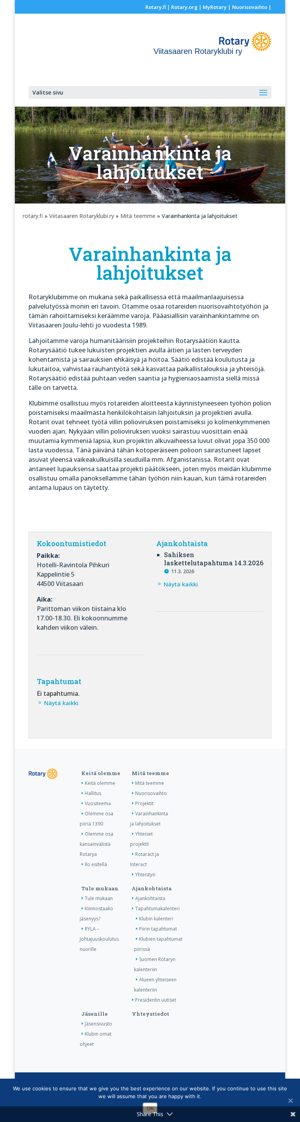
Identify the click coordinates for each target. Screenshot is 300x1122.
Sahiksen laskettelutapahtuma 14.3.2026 (213, 558)
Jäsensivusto (98, 1023)
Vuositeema (98, 803)
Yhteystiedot (150, 1013)
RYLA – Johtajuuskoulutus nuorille (99, 938)
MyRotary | (217, 7)
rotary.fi (33, 216)
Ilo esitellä (96, 864)
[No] (290, 1100)
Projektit (144, 803)
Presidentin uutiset (155, 1000)
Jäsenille (94, 1013)
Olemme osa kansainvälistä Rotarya (96, 844)
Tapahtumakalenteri (157, 908)
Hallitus (93, 793)
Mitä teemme (137, 216)
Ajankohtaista (151, 888)
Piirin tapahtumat (158, 928)
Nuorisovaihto (249, 7)
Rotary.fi (155, 7)
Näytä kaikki (181, 584)
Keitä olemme (100, 773)
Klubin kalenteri (156, 918)
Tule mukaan (99, 888)
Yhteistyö (145, 874)
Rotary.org (184, 7)
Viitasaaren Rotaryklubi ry (81, 216)
